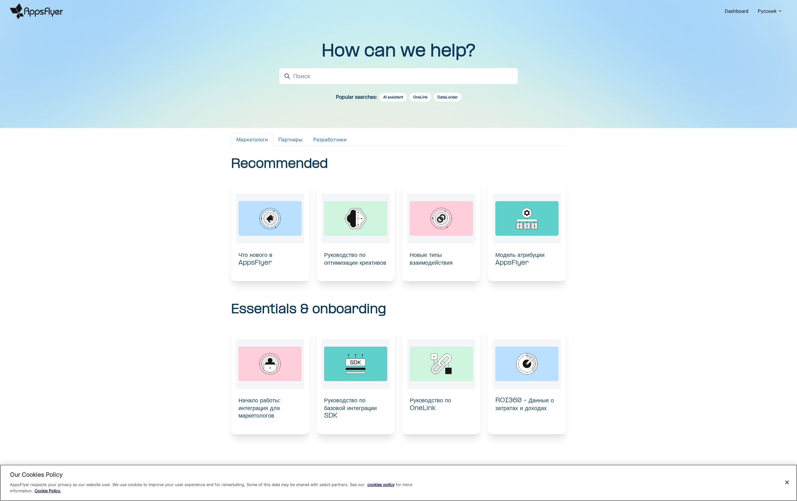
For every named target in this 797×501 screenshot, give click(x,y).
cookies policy (380, 484)
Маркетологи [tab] (252, 139)
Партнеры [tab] (290, 139)
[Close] (787, 482)
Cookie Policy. (48, 490)
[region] (398, 483)
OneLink (420, 97)
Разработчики (330, 139)
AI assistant (393, 97)
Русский (768, 11)
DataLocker (447, 97)
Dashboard (736, 11)
